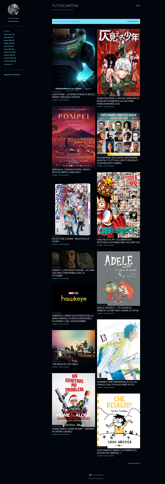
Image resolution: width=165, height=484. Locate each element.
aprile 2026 (8, 46)
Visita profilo (13, 21)
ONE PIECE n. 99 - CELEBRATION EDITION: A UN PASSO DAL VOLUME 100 (118, 241)
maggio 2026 (9, 43)
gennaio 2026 (9, 55)
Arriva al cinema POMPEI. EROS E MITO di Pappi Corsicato (71, 170)
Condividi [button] (54, 100)
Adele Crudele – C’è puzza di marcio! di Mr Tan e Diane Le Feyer (118, 309)
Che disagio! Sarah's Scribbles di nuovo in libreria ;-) (117, 451)
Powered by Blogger (97, 475)
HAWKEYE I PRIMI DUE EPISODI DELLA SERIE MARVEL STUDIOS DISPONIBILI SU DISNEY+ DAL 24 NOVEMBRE (72, 318)
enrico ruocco (13, 18)
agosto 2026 (9, 34)
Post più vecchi (134, 463)
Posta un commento (63, 100)
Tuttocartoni (65, 5)
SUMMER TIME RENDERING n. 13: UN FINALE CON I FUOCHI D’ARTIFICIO (117, 383)
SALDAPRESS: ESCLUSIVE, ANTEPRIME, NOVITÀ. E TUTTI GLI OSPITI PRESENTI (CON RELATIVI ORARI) (117, 160)
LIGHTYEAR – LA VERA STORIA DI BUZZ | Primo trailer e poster (73, 95)
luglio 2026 (8, 37)
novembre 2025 (10, 61)
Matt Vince (101, 478)
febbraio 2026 (9, 52)
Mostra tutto (132, 21)
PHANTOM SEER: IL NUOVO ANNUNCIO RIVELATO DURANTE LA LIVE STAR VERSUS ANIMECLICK (118, 101)
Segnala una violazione (12, 74)
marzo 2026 (9, 49)
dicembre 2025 (9, 58)
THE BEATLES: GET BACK (65, 364)
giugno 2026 (9, 40)
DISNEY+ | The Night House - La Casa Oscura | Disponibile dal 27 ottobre (73, 273)
